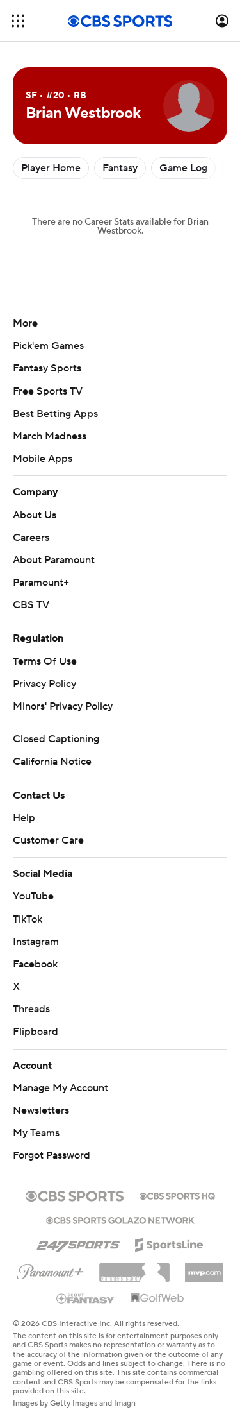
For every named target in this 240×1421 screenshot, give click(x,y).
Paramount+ (41, 582)
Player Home (51, 168)
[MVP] (204, 1267)
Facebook (35, 964)
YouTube (33, 896)
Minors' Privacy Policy (63, 706)
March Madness (49, 436)
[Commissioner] (134, 1267)
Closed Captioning (56, 739)
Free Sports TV (48, 391)
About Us (34, 515)
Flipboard (35, 1031)
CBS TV (31, 605)
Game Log (183, 168)
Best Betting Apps (55, 413)
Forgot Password (51, 1155)
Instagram (36, 941)
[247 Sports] (78, 1242)
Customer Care (48, 840)
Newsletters (41, 1110)
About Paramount (54, 560)
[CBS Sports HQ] (177, 1194)
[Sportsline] (169, 1242)
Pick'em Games (48, 345)
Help (24, 818)
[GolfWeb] (157, 1298)
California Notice (52, 761)
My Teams (36, 1133)
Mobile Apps (42, 458)
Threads (31, 1009)
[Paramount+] (50, 1269)
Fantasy (120, 168)
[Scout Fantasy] (85, 1297)
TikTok (27, 919)
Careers (31, 537)
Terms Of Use (45, 661)
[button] (18, 21)
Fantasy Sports (47, 368)
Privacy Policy (44, 683)
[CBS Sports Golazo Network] (120, 1219)
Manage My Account (60, 1088)
